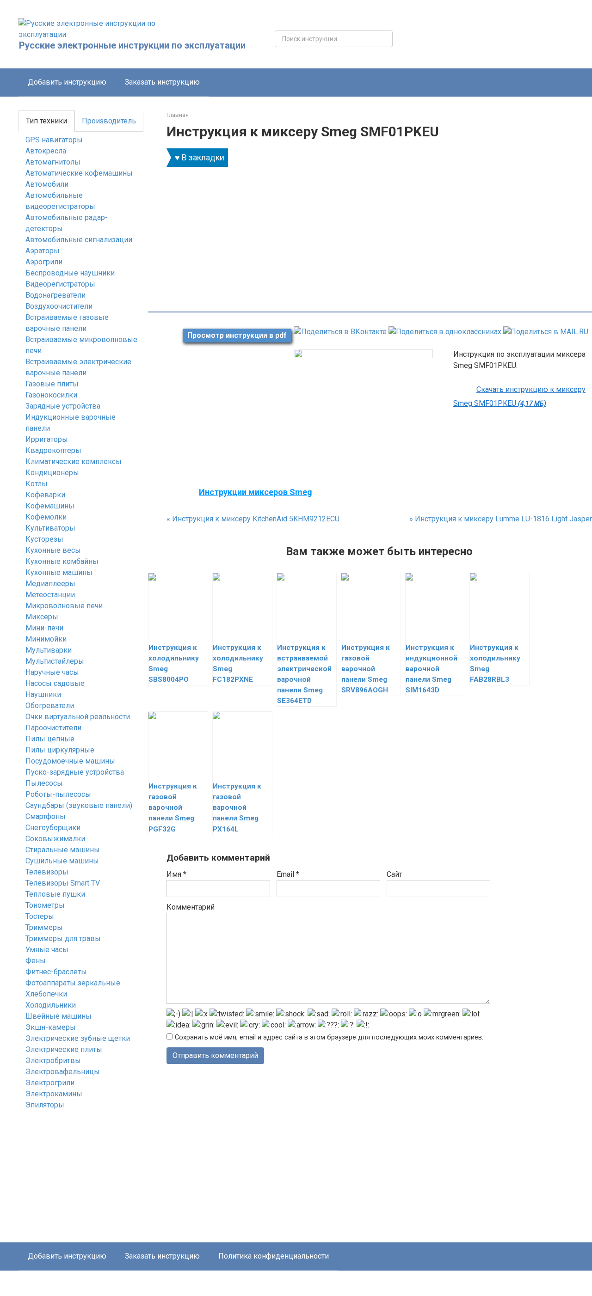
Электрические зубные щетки (77, 1038)
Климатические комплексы (73, 461)
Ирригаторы (46, 439)
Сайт (394, 874)
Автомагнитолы (52, 162)
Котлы (36, 483)
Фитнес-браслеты (56, 971)
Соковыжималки (55, 838)
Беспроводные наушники (70, 273)
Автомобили (46, 184)
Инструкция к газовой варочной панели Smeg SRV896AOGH (365, 668)
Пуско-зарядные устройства (74, 772)
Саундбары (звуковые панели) (78, 805)
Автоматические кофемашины (79, 173)
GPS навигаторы (54, 139)
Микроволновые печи (64, 605)
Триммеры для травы (63, 938)
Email (288, 874)
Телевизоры (46, 872)
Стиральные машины (62, 849)
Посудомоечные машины (70, 761)
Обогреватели (49, 705)
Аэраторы (42, 250)
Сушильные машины (62, 860)
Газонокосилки (51, 395)
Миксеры (41, 616)
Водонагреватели (55, 295)
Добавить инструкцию (67, 82)
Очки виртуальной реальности (77, 716)
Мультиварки (48, 650)
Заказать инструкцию (162, 82)
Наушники (43, 694)
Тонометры (45, 905)
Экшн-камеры (50, 1027)
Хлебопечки (46, 994)
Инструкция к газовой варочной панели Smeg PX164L (237, 807)
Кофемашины (49, 505)
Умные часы (46, 949)
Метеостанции (50, 594)
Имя (176, 874)
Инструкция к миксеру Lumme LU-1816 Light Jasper (500, 518)
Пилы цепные (49, 738)
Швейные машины (58, 1016)
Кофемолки (46, 517)
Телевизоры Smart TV (62, 883)
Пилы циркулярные (59, 750)
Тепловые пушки (55, 894)
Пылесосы (44, 783)
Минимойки (46, 639)
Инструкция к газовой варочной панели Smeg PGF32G (172, 807)
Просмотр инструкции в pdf (237, 335)
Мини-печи (44, 628)
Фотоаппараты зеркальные (72, 982)
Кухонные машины (58, 572)
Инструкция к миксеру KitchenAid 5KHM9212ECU (252, 518)
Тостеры (39, 916)
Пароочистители (53, 727)
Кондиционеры (52, 472)
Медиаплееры (50, 583)
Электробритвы (53, 1060)
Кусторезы (44, 539)
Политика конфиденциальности (273, 1256)
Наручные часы (52, 672)
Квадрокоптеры (53, 450)
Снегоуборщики (52, 827)
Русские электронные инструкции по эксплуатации (132, 45)
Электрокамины (53, 1093)
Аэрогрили (43, 261)
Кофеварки (45, 494)
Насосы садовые (55, 683)
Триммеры (44, 927)
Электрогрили (49, 1082)
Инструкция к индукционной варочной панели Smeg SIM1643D (431, 668)
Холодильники (50, 1005)
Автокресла (45, 151)
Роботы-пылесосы (58, 794)
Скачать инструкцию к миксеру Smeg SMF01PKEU (519, 396)
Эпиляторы (44, 1104)
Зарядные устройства (62, 406)
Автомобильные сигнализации (78, 239)
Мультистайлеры (54, 661)
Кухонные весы (53, 550)
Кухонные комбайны (62, 561)
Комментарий (190, 907)
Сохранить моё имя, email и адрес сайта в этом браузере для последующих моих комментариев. (329, 1037)
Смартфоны (45, 816)
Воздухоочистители (58, 306)
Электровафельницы (62, 1071)
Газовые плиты (52, 383)
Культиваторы (50, 528)
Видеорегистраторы (60, 284)
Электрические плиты (63, 1049)
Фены (35, 960)
